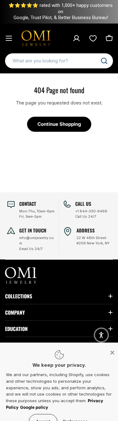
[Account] (76, 38)
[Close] (112, 352)
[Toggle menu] (9, 38)
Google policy (34, 407)
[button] (101, 335)
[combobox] (59, 60)
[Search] (104, 61)
